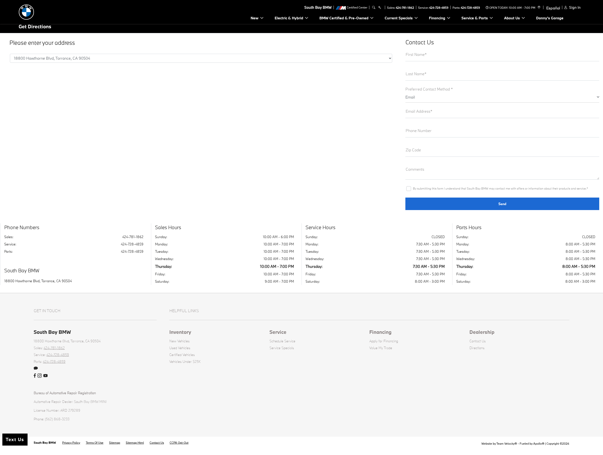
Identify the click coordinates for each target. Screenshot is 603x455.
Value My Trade (380, 348)
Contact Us (477, 341)
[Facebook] (35, 376)
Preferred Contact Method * (429, 89)
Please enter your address (42, 42)
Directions (477, 348)
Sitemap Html (135, 442)
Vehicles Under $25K (185, 361)
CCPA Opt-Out (179, 442)
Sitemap (114, 442)
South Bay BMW (45, 442)
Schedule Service (282, 341)
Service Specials (281, 348)
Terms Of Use (94, 442)
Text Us (15, 439)
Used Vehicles (179, 348)
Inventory (180, 332)
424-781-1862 (405, 7)
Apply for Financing (383, 341)
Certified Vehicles (182, 354)
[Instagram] (39, 376)
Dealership (481, 332)
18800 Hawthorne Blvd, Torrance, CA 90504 (38, 281)
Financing (380, 332)
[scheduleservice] (379, 7)
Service (277, 332)
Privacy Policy (71, 442)
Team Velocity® (506, 443)
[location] (538, 7)
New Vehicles (179, 341)
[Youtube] (45, 376)
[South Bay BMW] (52, 11)
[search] (373, 7)
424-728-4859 (438, 7)
